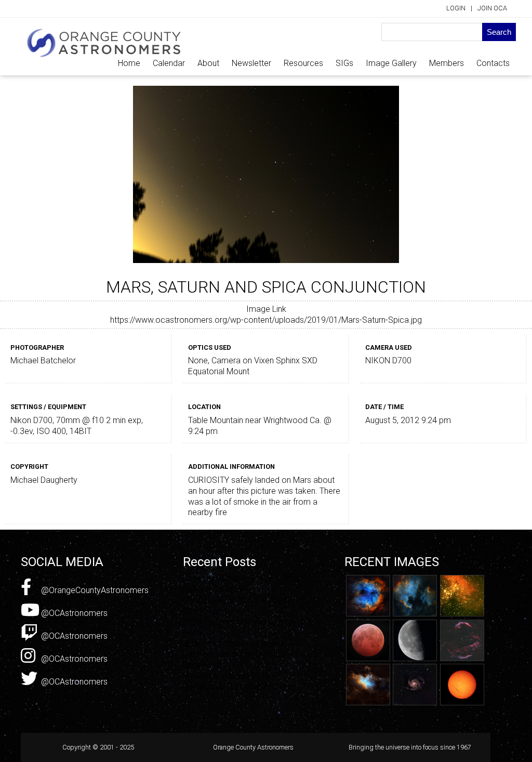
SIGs (344, 63)
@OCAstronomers (73, 613)
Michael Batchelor (43, 360)
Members (446, 63)
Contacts (493, 63)
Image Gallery (391, 63)
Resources (303, 63)
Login (456, 8)
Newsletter (251, 63)
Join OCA (492, 8)
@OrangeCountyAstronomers (94, 590)
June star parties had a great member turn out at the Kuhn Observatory (235, 654)
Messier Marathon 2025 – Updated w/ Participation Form (239, 681)
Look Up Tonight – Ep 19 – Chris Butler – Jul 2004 (241, 583)
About (208, 63)
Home (129, 63)
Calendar (169, 63)
